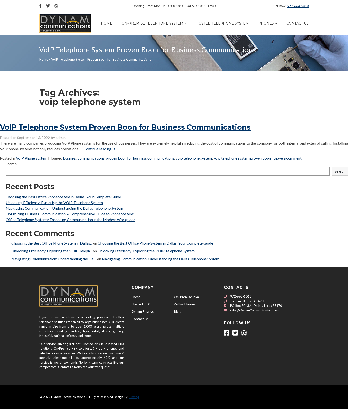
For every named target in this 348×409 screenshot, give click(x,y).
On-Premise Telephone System (152, 23)
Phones (266, 23)
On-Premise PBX (186, 297)
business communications (83, 158)
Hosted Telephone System (222, 23)
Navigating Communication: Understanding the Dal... (53, 259)
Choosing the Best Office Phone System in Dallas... (51, 243)
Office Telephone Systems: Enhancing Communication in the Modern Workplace (70, 219)
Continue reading (100, 149)
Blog (177, 311)
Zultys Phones (185, 304)
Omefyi (134, 397)
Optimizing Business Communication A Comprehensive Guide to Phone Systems (70, 214)
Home (106, 23)
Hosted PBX (141, 304)
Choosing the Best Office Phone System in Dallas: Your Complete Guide (63, 197)
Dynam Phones (143, 311)
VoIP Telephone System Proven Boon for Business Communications (125, 127)
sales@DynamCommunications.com (255, 310)
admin (61, 137)
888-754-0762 (253, 301)
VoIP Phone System (31, 158)
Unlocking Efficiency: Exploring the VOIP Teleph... (51, 251)
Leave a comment (287, 158)
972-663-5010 (298, 6)
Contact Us (297, 23)
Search (11, 163)
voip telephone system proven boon (242, 158)
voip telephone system (194, 158)
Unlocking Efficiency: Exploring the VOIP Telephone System (54, 202)
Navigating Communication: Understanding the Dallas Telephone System (64, 208)
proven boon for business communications (140, 158)
